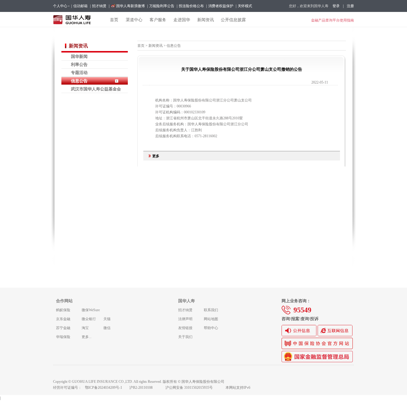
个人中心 (60, 6)
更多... (86, 337)
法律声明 (185, 319)
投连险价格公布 (191, 6)
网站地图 (211, 319)
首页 (141, 46)
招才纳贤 (99, 6)
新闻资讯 (155, 46)
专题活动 (79, 72)
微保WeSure (91, 310)
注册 (350, 6)
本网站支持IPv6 (238, 387)
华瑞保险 (63, 337)
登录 (336, 6)
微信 (107, 328)
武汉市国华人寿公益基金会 (96, 89)
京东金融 (63, 319)
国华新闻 (79, 56)
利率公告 (79, 64)
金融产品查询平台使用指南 (332, 20)
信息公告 (79, 80)
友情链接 (185, 328)
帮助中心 (211, 328)
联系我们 (211, 310)
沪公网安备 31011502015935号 (193, 387)
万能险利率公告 (161, 6)
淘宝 (85, 328)
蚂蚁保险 (63, 310)
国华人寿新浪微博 (130, 6)
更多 (155, 156)
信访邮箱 (80, 6)
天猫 (107, 319)
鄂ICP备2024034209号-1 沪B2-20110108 (122, 387)
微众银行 (89, 319)
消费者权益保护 (220, 6)
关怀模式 (245, 6)
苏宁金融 (63, 328)
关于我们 (185, 337)
